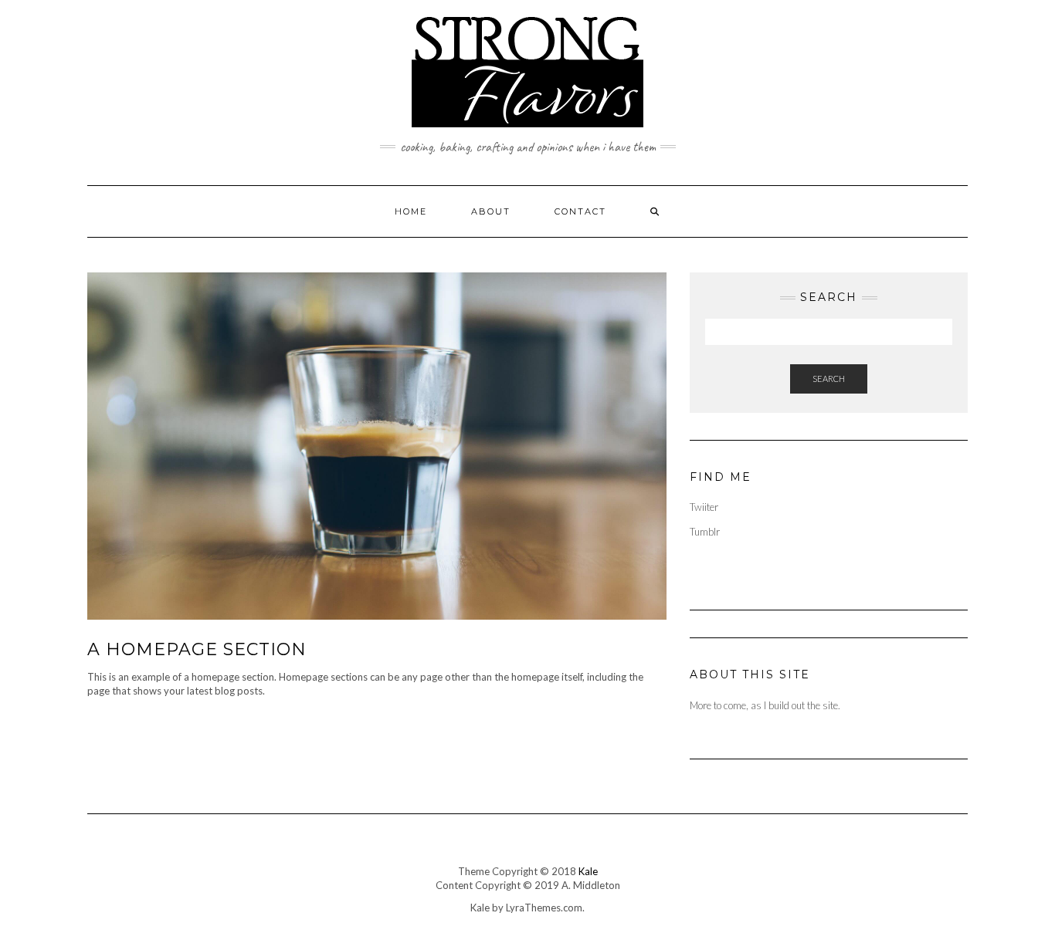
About (491, 211)
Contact (580, 211)
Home (411, 211)
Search (828, 379)
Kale (588, 871)
